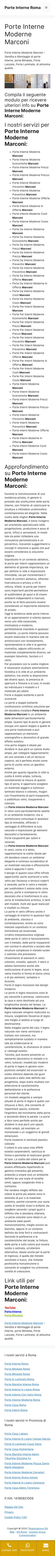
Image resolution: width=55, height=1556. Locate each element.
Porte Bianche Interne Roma (22, 1384)
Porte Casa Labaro (16, 1433)
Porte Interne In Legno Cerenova (24, 1482)
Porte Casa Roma (15, 1405)
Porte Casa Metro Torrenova (22, 1487)
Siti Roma (22, 1532)
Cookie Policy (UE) (16, 1517)
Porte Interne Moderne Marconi (24, 1323)
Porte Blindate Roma (17, 1374)
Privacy (9, 1512)
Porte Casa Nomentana (19, 1449)
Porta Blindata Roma (17, 1368)
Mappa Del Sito (14, 1507)
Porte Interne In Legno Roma (22, 1389)
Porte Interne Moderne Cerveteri (24, 1472)
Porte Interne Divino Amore (21, 1477)
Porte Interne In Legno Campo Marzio (27, 1438)
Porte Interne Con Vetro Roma (23, 1394)
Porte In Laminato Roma (19, 1379)
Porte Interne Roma (23, 7)
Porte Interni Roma (16, 1410)
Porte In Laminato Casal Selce (23, 1444)
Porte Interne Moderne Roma (22, 1399)
